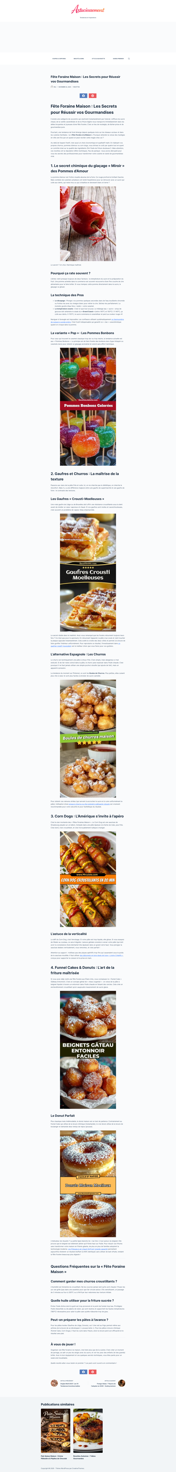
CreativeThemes (78, 1468)
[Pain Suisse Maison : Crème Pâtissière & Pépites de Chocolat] (55, 1431)
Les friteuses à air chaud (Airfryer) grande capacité (88, 1249)
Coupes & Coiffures (59, 58)
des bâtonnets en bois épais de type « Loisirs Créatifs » (101, 955)
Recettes (76, 87)
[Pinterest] (92, 95)
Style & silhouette (98, 58)
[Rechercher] (129, 58)
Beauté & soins (79, 58)
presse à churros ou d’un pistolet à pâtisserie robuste (89, 804)
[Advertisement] (88, 37)
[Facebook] (83, 95)
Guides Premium (118, 58)
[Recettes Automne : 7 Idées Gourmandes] (88, 1431)
